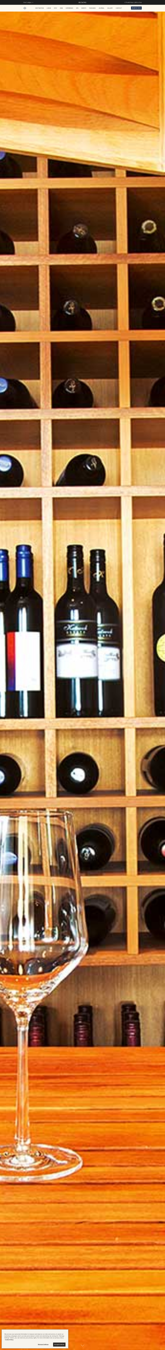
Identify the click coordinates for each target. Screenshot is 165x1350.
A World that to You (133, 2)
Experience (69, 8)
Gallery (110, 8)
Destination (39, 8)
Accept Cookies (59, 1344)
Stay (55, 8)
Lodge (49, 8)
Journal (101, 8)
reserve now (136, 8)
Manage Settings (43, 1344)
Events (83, 8)
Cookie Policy (9, 1339)
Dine (61, 8)
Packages (92, 8)
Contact (119, 8)
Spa (77, 8)
